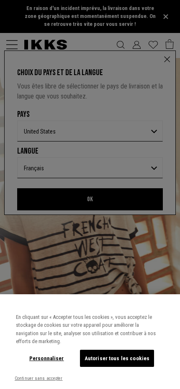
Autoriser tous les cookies (117, 358)
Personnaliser (46, 358)
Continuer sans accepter (39, 378)
